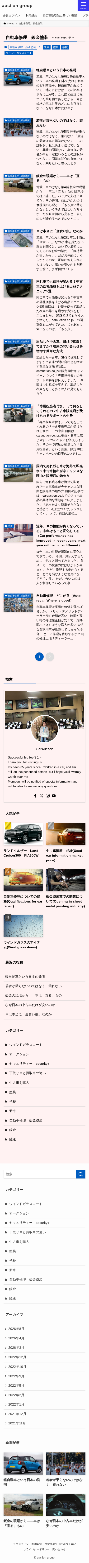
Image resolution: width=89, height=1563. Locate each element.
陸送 (12, 1139)
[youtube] (54, 795)
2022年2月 (16, 1395)
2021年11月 (17, 1423)
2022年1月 (16, 1404)
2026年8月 (16, 1329)
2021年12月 (17, 1414)
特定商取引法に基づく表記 (60, 1543)
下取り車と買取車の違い (27, 1073)
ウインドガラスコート (19, 52)
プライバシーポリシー (36, 1549)
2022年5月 (16, 1385)
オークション (19, 1054)
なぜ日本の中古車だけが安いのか (30, 1005)
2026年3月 (16, 1347)
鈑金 (46, 47)
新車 (12, 1111)
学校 (65, 47)
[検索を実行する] (80, 1174)
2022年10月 (17, 1367)
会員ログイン (21, 1543)
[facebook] (35, 795)
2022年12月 (17, 1357)
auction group (17, 6)
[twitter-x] (41, 795)
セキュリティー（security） (30, 1063)
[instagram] (47, 795)
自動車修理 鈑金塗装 (25, 1120)
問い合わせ (59, 1549)
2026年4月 (16, 1338)
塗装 (55, 47)
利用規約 (37, 1543)
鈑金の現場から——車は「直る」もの (33, 995)
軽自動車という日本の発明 (25, 976)
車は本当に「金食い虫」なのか (28, 1014)
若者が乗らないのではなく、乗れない (33, 986)
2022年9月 (16, 1376)
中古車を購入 (19, 1083)
